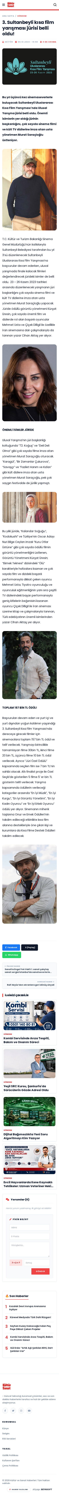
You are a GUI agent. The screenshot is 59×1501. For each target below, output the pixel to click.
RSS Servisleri (9, 1438)
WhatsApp (13, 955)
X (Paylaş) (30, 947)
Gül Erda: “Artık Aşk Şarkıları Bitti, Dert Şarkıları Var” (31, 1349)
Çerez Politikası (10, 1465)
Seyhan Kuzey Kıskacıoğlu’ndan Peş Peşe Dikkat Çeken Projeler (30, 1328)
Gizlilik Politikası (10, 1455)
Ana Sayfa (8, 16)
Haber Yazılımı (20, 1489)
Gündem (22, 16)
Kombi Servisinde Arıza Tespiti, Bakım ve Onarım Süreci (31, 1338)
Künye (5, 1428)
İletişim (5, 1433)
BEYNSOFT (46, 1489)
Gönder (40, 1271)
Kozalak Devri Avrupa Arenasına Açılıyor (27, 1308)
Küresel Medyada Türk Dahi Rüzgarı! (30, 1317)
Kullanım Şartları (11, 1460)
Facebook (12, 947)
